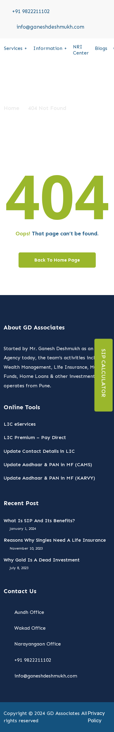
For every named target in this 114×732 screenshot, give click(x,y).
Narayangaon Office (37, 644)
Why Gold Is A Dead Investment (42, 560)
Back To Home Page (57, 260)
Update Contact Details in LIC (39, 451)
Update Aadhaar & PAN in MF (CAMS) (48, 464)
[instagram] (108, 23)
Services (13, 48)
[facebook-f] (108, 15)
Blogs (101, 48)
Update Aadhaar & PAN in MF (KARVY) (49, 478)
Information (47, 48)
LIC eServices (20, 424)
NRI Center (81, 50)
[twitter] (100, 7)
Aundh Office (29, 612)
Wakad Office (30, 628)
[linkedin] (108, 31)
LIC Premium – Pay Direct (35, 437)
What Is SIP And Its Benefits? (39, 520)
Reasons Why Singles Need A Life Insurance (55, 540)
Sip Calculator (103, 373)
